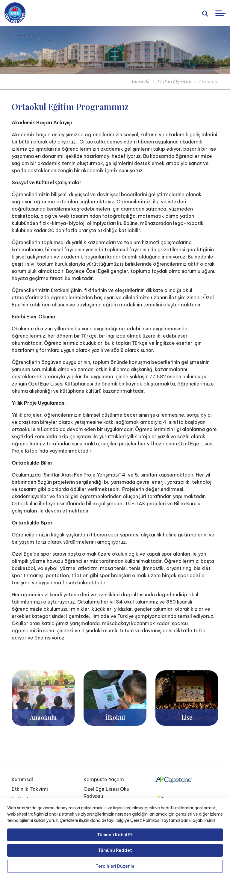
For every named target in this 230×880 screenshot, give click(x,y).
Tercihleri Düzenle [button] (115, 866)
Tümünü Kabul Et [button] (115, 834)
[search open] (205, 13)
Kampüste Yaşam (104, 779)
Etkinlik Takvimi (30, 789)
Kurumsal (22, 779)
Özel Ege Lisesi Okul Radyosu (107, 792)
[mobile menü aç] (220, 13)
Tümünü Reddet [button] (115, 850)
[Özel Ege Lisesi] (14, 13)
